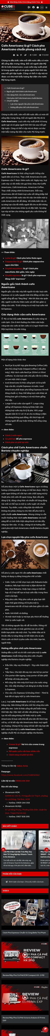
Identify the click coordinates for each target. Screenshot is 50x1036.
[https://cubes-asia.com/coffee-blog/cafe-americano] (26, 55)
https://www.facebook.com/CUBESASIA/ (20, 775)
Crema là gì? (15, 744)
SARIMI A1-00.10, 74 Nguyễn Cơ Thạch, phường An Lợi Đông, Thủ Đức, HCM (26, 797)
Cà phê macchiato (14, 268)
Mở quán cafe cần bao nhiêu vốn (24, 751)
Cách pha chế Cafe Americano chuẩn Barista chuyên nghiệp (24, 99)
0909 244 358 (23, 781)
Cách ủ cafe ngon (13, 435)
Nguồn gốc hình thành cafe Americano (22, 91)
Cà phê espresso (13, 275)
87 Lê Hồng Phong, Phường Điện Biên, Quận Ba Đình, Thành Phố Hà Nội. (26, 811)
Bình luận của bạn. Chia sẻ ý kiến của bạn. (26, 882)
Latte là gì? (10, 258)
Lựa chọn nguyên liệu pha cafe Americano (26, 104)
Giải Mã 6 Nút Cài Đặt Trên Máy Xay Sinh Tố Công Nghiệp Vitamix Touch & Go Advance (17, 854)
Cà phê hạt (10, 439)
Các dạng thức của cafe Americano (21, 95)
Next (47, 850)
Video (6, 891)
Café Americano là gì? (15, 88)
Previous (3, 850)
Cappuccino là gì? (14, 261)
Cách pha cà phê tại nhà (16, 442)
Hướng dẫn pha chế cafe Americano (24, 107)
